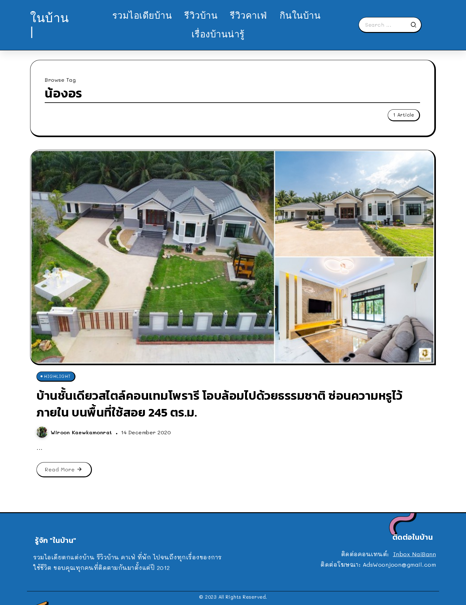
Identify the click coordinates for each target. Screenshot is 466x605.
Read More (60, 469)
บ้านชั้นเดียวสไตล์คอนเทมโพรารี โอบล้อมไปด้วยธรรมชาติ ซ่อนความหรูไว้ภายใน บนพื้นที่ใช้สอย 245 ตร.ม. (219, 403)
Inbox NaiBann (414, 554)
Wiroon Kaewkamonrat (82, 432)
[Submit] (415, 25)
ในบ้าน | (49, 24)
